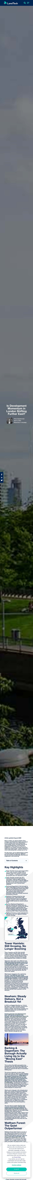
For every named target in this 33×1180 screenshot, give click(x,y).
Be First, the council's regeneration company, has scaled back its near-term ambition (15, 1107)
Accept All (16, 1169)
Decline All (16, 1173)
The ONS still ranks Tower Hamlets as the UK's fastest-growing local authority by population (16, 976)
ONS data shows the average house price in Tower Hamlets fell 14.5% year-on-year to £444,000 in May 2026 (16, 963)
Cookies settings (16, 1165)
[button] (28, 3)
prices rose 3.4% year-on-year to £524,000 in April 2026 (16, 1136)
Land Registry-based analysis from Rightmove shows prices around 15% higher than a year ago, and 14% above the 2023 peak (16, 1080)
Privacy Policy (17, 1157)
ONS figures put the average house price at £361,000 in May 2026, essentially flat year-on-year (16, 1076)
